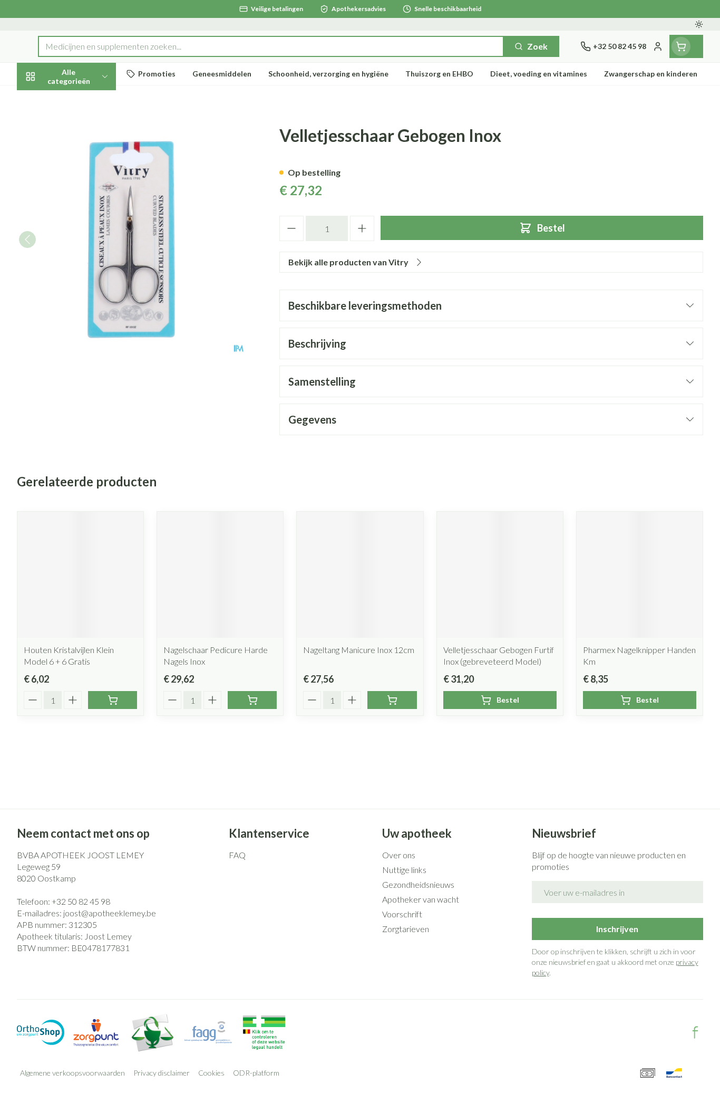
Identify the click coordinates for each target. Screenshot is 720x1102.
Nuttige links (404, 870)
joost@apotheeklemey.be (109, 913)
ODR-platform (256, 1072)
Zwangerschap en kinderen (84, 209)
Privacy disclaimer (161, 1072)
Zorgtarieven (405, 929)
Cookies (211, 1072)
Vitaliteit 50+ (84, 242)
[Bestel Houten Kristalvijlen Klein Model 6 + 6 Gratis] (112, 700)
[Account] (658, 46)
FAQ (237, 855)
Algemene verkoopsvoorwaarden (72, 1072)
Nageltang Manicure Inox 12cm (358, 650)
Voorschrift (402, 914)
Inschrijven (617, 929)
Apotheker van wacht (420, 899)
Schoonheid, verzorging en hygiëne (84, 133)
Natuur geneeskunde (84, 271)
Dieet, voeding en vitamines (84, 171)
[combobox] (271, 46)
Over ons (398, 855)
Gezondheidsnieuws (418, 884)
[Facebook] (695, 1032)
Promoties (46, 100)
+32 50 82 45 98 (81, 901)
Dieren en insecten (84, 329)
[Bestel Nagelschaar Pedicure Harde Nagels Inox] (252, 700)
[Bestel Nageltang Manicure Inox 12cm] (391, 700)
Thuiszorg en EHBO (84, 300)
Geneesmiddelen (84, 358)
